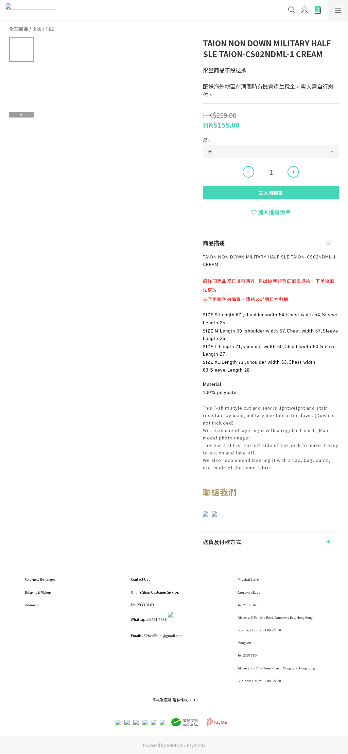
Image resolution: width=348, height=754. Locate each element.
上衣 (36, 28)
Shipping (30, 592)
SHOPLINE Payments (186, 745)
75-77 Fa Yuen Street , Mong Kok (274, 668)
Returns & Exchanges (39, 579)
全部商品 (18, 28)
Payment (31, 605)
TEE (49, 28)
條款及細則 (161, 699)
